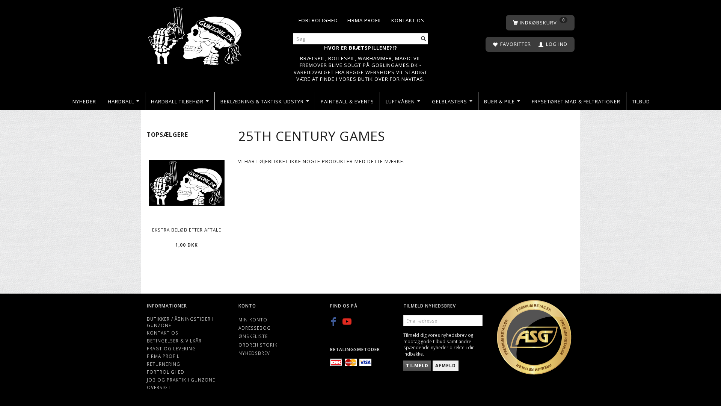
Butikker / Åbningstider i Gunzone (180, 322)
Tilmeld (417, 365)
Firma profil (364, 20)
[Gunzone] (195, 34)
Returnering (163, 364)
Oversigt (159, 387)
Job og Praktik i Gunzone (181, 380)
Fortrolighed (318, 20)
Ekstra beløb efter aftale (186, 230)
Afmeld (445, 365)
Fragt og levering (171, 348)
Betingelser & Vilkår (174, 341)
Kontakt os (407, 20)
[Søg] (423, 38)
